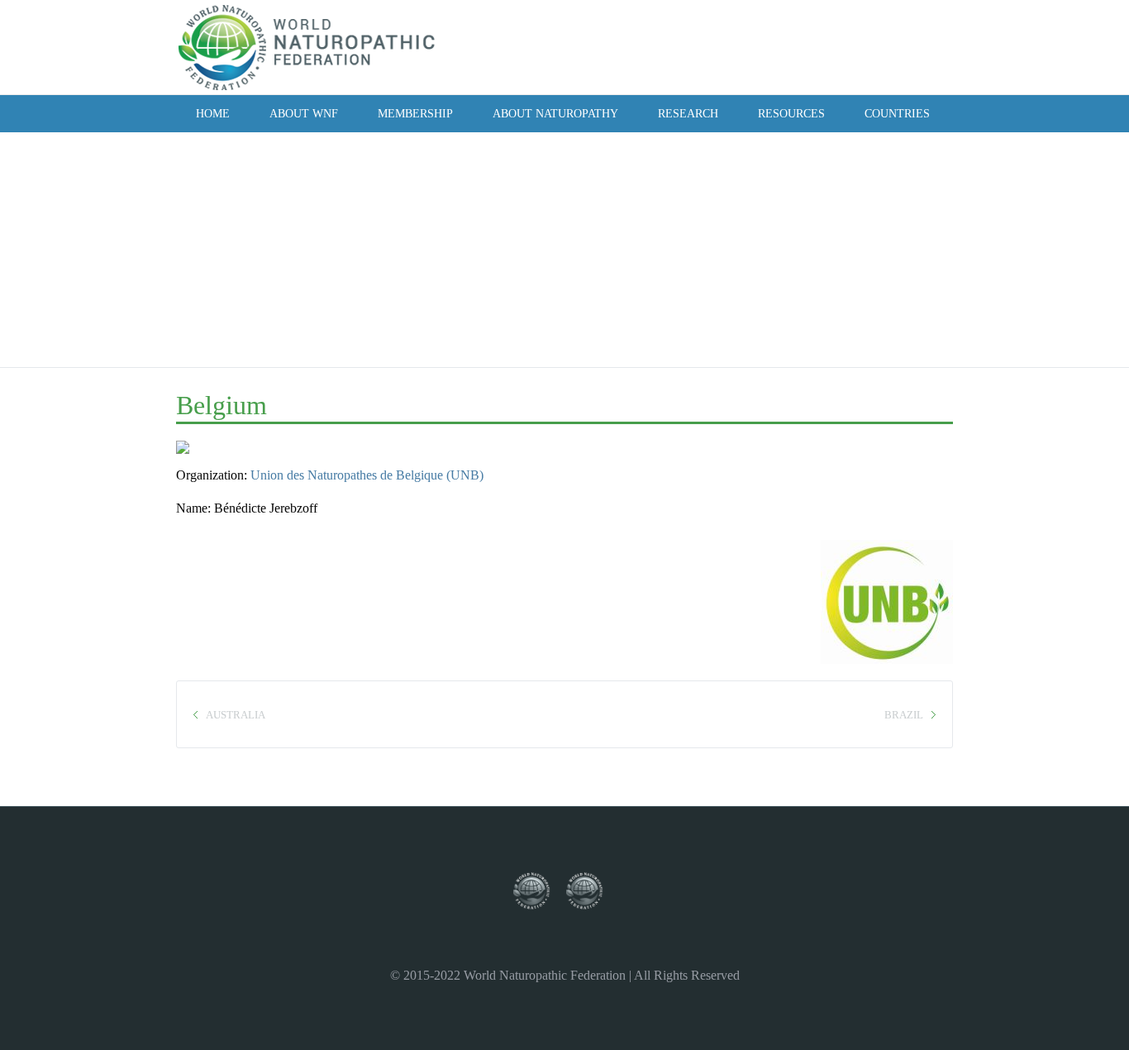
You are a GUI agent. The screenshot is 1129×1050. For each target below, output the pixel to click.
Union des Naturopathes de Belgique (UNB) (367, 475)
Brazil (903, 715)
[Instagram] (850, 46)
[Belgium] (198, 453)
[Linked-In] (895, 46)
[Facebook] (806, 46)
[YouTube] (873, 46)
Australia (235, 715)
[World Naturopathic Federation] (539, 892)
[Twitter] (828, 46)
